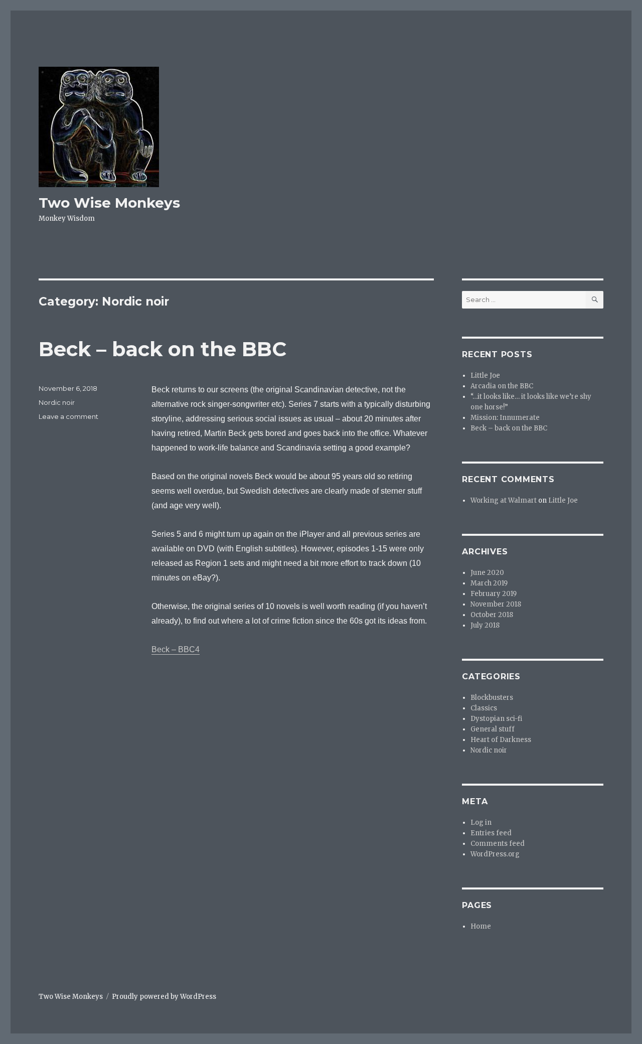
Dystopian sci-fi (496, 718)
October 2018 (491, 615)
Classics (483, 708)
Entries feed (491, 833)
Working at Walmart (503, 500)
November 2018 (495, 604)
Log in (481, 822)
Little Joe (485, 375)
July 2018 (485, 625)
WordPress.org (495, 854)
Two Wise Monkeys (109, 202)
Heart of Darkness (500, 739)
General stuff (492, 729)
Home (480, 926)
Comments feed (497, 843)
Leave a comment (68, 416)
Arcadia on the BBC (501, 386)
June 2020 (487, 572)
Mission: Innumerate (505, 417)
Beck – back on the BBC (162, 349)
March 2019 (489, 583)
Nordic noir (57, 402)
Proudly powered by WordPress (164, 996)
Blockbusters (491, 697)
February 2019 (493, 593)
